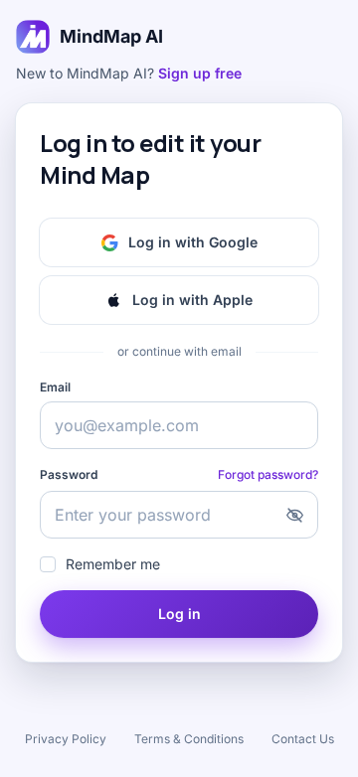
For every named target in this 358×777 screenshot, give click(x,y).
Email (55, 387)
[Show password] (294, 515)
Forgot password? (268, 474)
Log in (179, 613)
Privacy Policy (65, 738)
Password (68, 474)
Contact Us (302, 738)
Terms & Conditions (189, 738)
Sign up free (200, 73)
